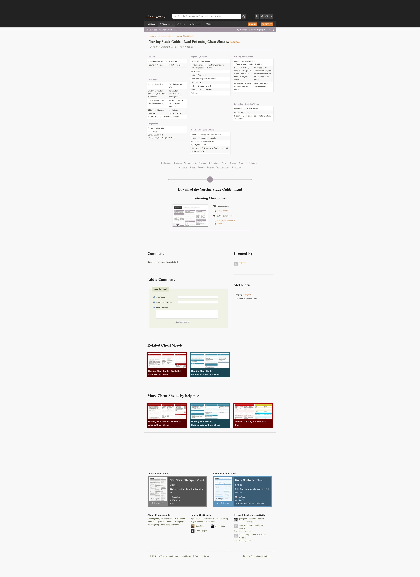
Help (210, 24)
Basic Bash (259, 518)
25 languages (180, 521)
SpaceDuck (220, 526)
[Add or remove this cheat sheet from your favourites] (273, 30)
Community (197, 24)
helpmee (242, 262)
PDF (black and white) (226, 220)
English (248, 294)
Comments (243, 30)
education (167, 163)
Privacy (207, 556)
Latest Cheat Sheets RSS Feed (257, 556)
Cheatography (154, 518)
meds (211, 167)
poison (244, 163)
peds (202, 167)
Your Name (160, 297)
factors (254, 163)
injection (240, 503)
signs (234, 163)
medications (191, 163)
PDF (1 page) (222, 211)
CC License (187, 556)
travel (175, 525)
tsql (173, 503)
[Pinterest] (266, 16)
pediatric (237, 167)
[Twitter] (262, 16)
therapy (184, 167)
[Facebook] (257, 16)
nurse (203, 163)
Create (182, 24)
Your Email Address (164, 302)
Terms (197, 556)
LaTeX (219, 224)
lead (193, 167)
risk (225, 163)
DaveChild (200, 526)
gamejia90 (243, 518)
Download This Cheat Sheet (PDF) (163, 30)
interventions (223, 167)
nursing (179, 163)
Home (152, 24)
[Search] (244, 16)
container (247, 503)
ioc (253, 503)
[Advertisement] (210, 6)
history (167, 525)
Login (252, 24)
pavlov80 (243, 525)
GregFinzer (241, 497)
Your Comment (162, 308)
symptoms (215, 163)
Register (267, 24)
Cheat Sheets (167, 24)
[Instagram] (271, 16)
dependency (259, 503)
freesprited (176, 497)
